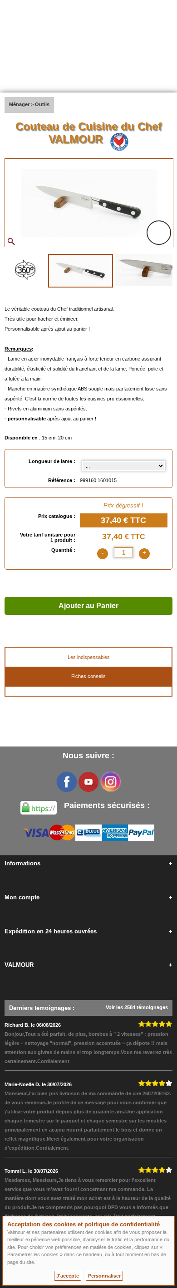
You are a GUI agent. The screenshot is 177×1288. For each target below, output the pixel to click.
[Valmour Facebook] (67, 782)
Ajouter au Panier (88, 606)
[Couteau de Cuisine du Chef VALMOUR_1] (80, 271)
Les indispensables (89, 657)
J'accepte (67, 1275)
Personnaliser (104, 1275)
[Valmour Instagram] (110, 782)
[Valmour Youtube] (88, 782)
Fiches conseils (88, 676)
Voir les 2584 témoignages (137, 1007)
